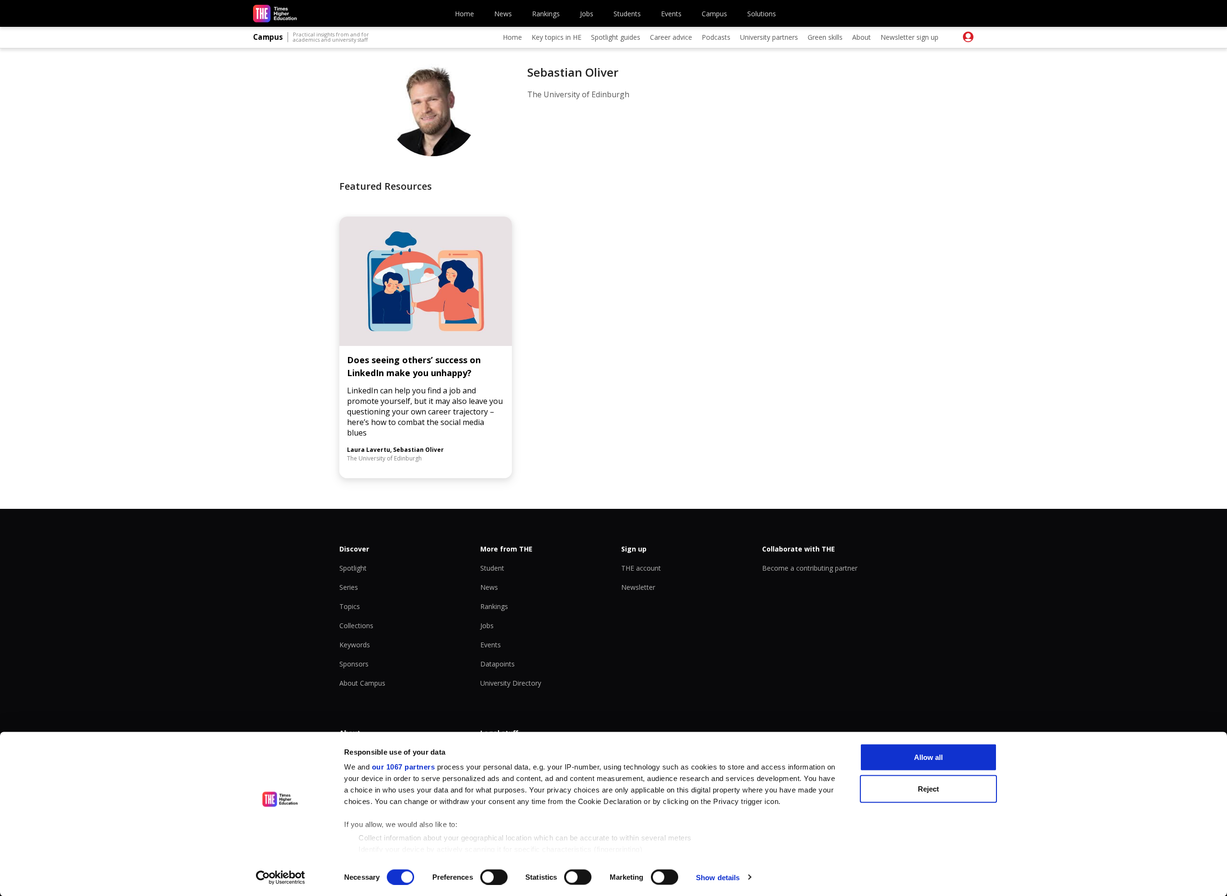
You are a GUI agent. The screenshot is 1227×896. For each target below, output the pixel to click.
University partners (769, 37)
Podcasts (716, 37)
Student (492, 568)
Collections (356, 625)
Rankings (546, 13)
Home (464, 13)
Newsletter (638, 587)
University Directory (510, 683)
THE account (641, 568)
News (503, 13)
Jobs (586, 13)
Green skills (825, 37)
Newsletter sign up (909, 37)
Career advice (671, 37)
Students (627, 13)
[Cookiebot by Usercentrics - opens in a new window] (281, 877)
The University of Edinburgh (578, 94)
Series (348, 587)
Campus (714, 13)
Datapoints (497, 663)
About (861, 37)
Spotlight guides (615, 37)
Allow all (928, 757)
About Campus (362, 683)
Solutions (761, 13)
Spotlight (353, 568)
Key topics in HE (556, 37)
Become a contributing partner (809, 568)
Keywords (354, 644)
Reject (928, 788)
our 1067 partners (403, 767)
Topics (349, 606)
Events (671, 13)
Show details (718, 877)
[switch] (494, 877)
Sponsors (354, 663)
